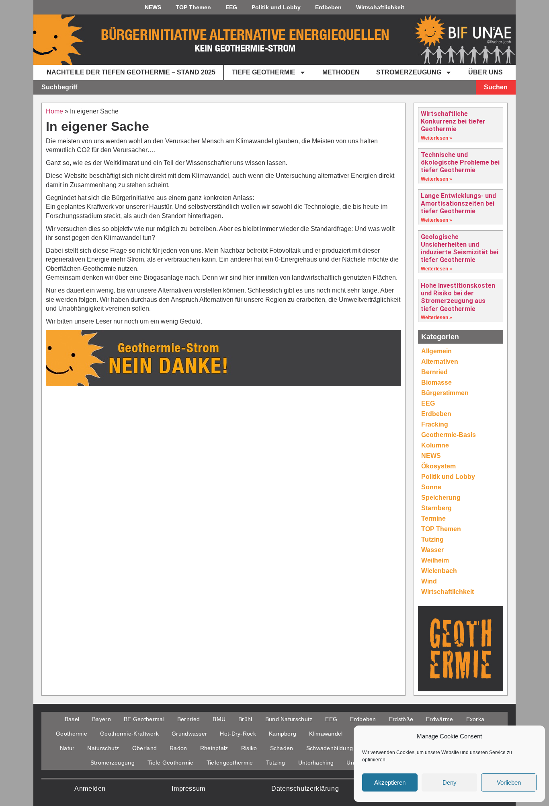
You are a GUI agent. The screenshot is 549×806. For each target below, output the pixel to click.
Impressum (188, 788)
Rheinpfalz (214, 748)
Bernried (434, 372)
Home (54, 111)
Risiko (249, 748)
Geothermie (71, 733)
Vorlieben (509, 782)
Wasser (432, 549)
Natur (67, 748)
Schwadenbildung (329, 748)
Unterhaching (316, 762)
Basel (72, 719)
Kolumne (435, 445)
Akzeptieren (390, 782)
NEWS (153, 7)
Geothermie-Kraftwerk (129, 733)
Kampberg (282, 733)
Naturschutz (103, 748)
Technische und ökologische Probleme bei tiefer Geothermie (460, 162)
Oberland (144, 748)
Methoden (341, 72)
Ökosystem (438, 466)
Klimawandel (325, 733)
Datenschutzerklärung (305, 788)
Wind (429, 581)
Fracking (434, 424)
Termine (433, 518)
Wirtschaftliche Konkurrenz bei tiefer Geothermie (453, 121)
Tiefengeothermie (230, 762)
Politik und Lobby (276, 7)
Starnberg (436, 508)
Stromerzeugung (408, 72)
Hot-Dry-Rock (238, 733)
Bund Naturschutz (289, 719)
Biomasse (436, 382)
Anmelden (90, 788)
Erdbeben (328, 7)
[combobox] (254, 87)
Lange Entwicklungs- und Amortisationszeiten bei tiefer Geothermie (458, 203)
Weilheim (435, 560)
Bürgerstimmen (445, 393)
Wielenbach (439, 570)
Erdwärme (439, 719)
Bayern (101, 719)
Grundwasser (189, 733)
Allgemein (436, 351)
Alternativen (439, 361)
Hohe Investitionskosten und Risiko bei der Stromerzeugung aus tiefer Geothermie (458, 297)
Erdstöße (401, 719)
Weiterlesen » (436, 138)
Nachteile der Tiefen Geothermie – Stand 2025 (131, 72)
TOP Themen (193, 7)
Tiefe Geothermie (263, 72)
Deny (449, 782)
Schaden (281, 748)
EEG (231, 7)
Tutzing (432, 539)
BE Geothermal (144, 719)
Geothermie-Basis (448, 434)
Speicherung (441, 497)
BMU (219, 719)
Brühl (245, 719)
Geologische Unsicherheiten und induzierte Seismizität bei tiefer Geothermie (459, 248)
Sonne (431, 487)
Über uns (485, 72)
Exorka (475, 719)
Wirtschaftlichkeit (380, 7)
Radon (178, 748)
